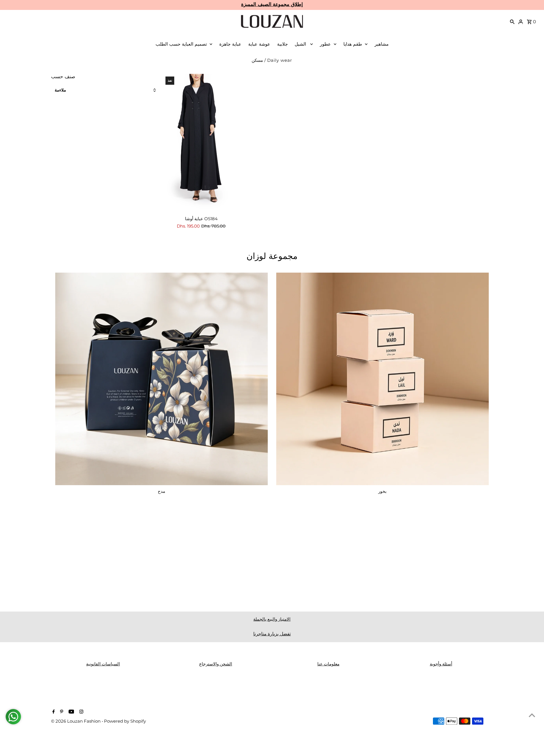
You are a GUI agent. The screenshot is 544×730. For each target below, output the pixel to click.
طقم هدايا (352, 44)
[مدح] (161, 379)
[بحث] (512, 21)
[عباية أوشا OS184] (201, 142)
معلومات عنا (328, 664)
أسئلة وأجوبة (441, 664)
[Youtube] (70, 712)
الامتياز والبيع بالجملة (271, 619)
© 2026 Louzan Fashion (76, 721)
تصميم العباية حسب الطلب (181, 44)
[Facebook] (53, 712)
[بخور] (382, 379)
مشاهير (382, 44)
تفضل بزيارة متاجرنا (272, 633)
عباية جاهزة (230, 44)
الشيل (301, 44)
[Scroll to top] (532, 715)
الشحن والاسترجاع (215, 664)
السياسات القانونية (103, 664)
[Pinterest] (61, 712)
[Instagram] (80, 712)
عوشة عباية (259, 44)
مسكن (257, 60)
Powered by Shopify (125, 721)
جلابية (282, 44)
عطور (325, 44)
